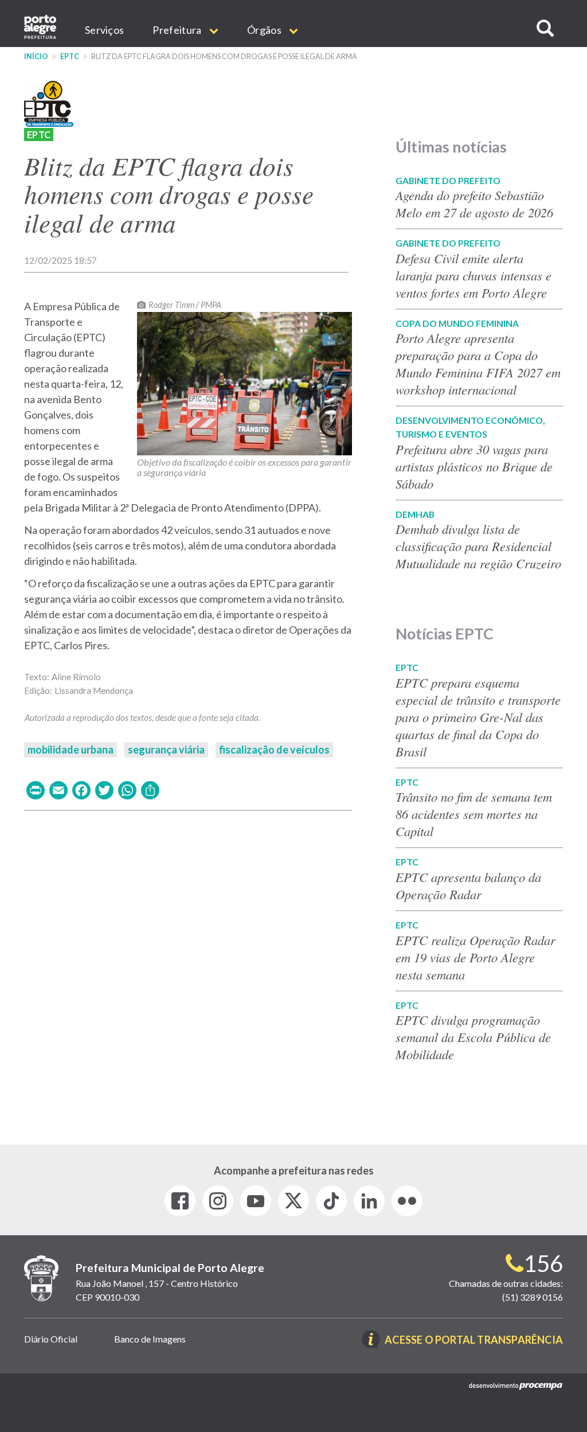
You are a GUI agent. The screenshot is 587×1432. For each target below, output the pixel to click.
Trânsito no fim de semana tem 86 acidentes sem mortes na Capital (474, 814)
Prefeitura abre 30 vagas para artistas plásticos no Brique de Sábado (474, 466)
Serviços (104, 30)
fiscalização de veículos (274, 749)
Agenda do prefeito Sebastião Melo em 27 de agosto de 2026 (474, 203)
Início (36, 56)
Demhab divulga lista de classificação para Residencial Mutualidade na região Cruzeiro (478, 546)
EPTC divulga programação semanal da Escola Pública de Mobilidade (473, 1037)
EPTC (69, 56)
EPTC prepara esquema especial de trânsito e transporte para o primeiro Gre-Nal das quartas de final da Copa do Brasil (478, 717)
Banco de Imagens (150, 1338)
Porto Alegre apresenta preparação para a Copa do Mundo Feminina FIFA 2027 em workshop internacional (478, 363)
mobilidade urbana (71, 749)
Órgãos (265, 30)
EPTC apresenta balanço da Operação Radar (468, 885)
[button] (545, 28)
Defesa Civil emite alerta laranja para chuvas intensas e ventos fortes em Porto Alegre (473, 275)
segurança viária (166, 749)
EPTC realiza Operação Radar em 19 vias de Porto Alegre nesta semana (475, 957)
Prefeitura (177, 30)
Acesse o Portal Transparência (474, 1340)
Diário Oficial (50, 1338)
